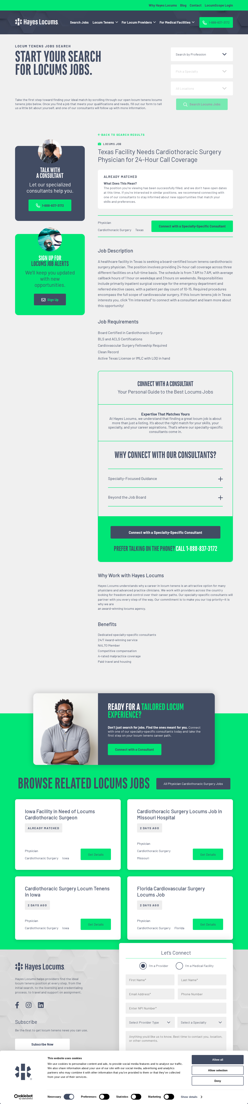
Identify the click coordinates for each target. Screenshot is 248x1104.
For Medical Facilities (175, 22)
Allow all (217, 1059)
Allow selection (217, 1070)
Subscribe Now (42, 1044)
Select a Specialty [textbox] (193, 1022)
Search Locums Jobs (205, 104)
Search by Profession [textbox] (191, 54)
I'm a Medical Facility (199, 966)
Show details (189, 1096)
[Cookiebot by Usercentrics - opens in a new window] (23, 1097)
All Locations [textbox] (185, 88)
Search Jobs (79, 22)
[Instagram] (29, 1005)
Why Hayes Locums (163, 5)
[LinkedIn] (41, 1005)
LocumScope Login (219, 5)
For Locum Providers (137, 22)
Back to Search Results (122, 134)
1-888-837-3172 (53, 205)
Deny (217, 1080)
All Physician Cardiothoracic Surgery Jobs (193, 784)
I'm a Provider (158, 966)
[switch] (104, 1097)
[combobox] (202, 54)
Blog (183, 5)
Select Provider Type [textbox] (144, 1022)
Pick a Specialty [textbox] (187, 71)
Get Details (96, 854)
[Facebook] (17, 1005)
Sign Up (52, 300)
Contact (196, 5)
